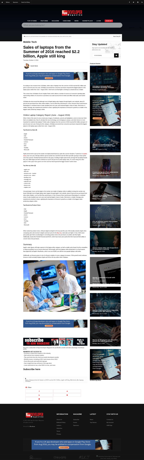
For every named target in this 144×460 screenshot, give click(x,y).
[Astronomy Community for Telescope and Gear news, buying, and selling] (108, 457)
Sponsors (76, 425)
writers (8, 2)
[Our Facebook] (129, 2)
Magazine (55, 21)
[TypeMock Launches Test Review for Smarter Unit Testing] (105, 191)
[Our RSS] (142, 2)
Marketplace (87, 21)
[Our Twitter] (133, 2)
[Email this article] (39, 398)
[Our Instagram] (138, 2)
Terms (58, 431)
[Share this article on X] (67, 391)
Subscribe (67, 21)
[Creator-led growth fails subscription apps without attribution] (105, 166)
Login (98, 21)
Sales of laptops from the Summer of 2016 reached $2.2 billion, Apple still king (47, 380)
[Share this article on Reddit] (67, 395)
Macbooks (73, 380)
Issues (75, 422)
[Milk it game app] (84, 457)
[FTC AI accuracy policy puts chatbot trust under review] (105, 216)
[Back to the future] (2, 2)
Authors (59, 425)
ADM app (109, 425)
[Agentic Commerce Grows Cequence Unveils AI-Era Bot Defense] (105, 304)
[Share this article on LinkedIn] (39, 395)
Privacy (59, 434)
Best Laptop (80, 380)
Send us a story (25, 2)
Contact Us (110, 419)
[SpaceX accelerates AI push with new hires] (105, 270)
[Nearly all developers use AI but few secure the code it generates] (105, 332)
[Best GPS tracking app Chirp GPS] (60, 457)
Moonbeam (32, 426)
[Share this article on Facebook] (39, 391)
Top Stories (32, 21)
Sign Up (109, 21)
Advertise (59, 428)
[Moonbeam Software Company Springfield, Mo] (35, 457)
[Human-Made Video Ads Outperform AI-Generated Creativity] (105, 242)
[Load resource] (55, 76)
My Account (110, 422)
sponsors (15, 2)
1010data (27, 381)
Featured (44, 21)
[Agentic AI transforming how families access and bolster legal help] (105, 140)
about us (59, 419)
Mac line (59, 233)
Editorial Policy (61, 422)
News (76, 21)
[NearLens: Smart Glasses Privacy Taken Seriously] (105, 288)
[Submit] (140, 28)
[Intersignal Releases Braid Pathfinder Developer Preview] (105, 79)
